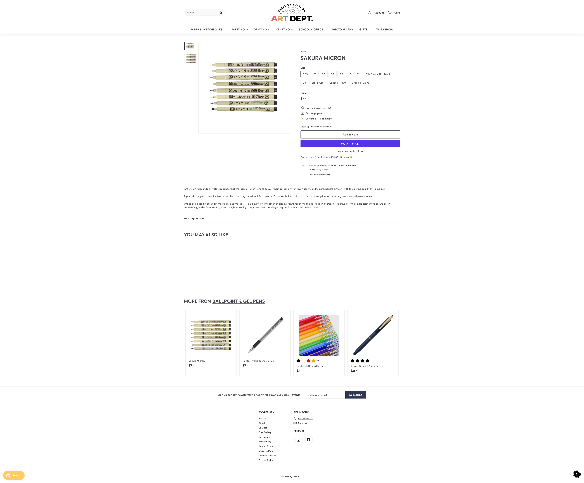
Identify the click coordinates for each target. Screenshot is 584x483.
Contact (263, 427)
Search (262, 418)
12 (358, 74)
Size (303, 67)
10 (350, 74)
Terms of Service (267, 455)
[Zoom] (244, 87)
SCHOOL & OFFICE (311, 29)
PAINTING (238, 29)
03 (332, 74)
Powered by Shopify (290, 476)
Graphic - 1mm (337, 82)
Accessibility (265, 441)
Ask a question (194, 218)
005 (305, 74)
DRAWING (261, 29)
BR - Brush (318, 82)
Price (304, 93)
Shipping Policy (266, 450)
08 (304, 82)
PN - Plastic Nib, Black (377, 74)
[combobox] (204, 12)
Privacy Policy (266, 460)
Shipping (305, 126)
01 (314, 74)
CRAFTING (283, 29)
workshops (264, 437)
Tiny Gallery (265, 432)
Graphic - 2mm (360, 82)
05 (341, 74)
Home (303, 51)
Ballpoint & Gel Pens (238, 301)
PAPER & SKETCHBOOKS (206, 29)
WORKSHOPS (385, 29)
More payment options (350, 151)
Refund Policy (266, 446)
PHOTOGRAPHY (342, 29)
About (262, 423)
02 (323, 74)
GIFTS (363, 29)
